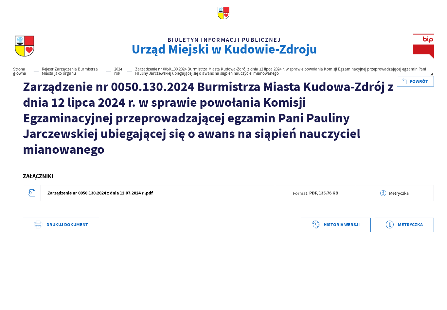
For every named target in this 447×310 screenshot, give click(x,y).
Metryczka (399, 193)
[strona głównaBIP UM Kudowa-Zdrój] (24, 46)
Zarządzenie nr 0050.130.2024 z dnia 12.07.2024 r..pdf (100, 193)
